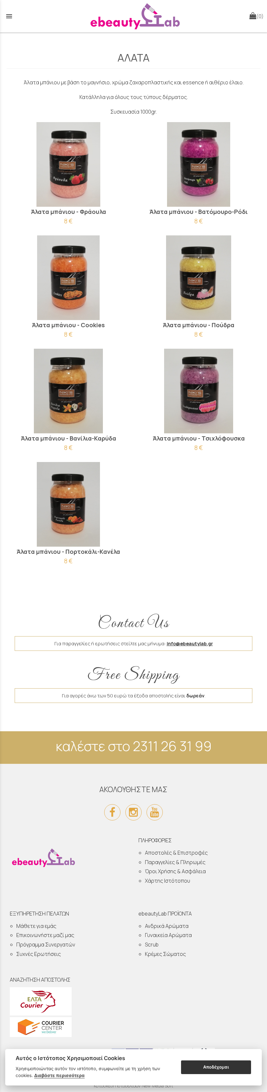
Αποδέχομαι (216, 1067)
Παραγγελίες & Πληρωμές (175, 862)
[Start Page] (133, 16)
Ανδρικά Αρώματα (167, 926)
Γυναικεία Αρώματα (168, 935)
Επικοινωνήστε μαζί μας (45, 935)
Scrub (152, 944)
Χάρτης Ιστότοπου (167, 880)
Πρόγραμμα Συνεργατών (45, 944)
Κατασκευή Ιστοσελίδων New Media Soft (133, 1086)
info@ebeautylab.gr (190, 643)
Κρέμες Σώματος (165, 954)
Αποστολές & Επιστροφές (176, 852)
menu (9, 16)
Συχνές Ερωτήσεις (38, 954)
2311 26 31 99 (172, 746)
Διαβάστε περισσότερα (59, 1075)
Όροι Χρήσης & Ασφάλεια (175, 871)
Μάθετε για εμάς (36, 926)
